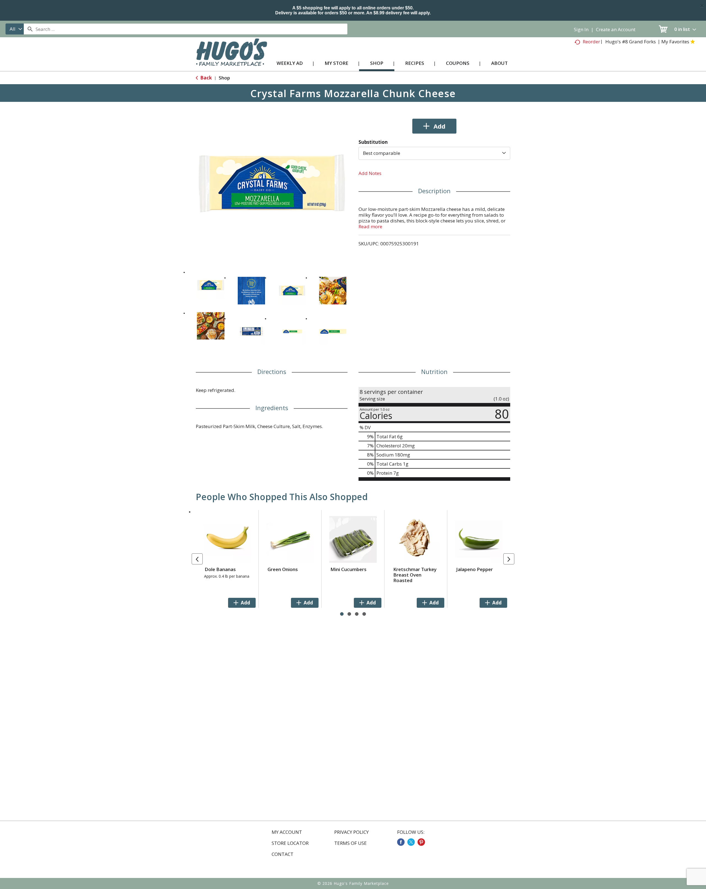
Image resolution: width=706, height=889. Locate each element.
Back (205, 78)
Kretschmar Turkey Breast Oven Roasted (415, 574)
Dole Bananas (220, 569)
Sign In (581, 29)
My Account (287, 832)
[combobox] (15, 29)
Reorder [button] (591, 41)
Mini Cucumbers (348, 569)
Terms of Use (350, 843)
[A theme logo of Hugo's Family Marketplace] (231, 57)
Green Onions (283, 569)
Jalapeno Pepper (474, 569)
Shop (224, 78)
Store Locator (290, 843)
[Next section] (508, 558)
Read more (370, 226)
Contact (282, 854)
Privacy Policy (351, 832)
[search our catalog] (30, 29)
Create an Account (615, 29)
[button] (211, 285)
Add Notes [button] (370, 173)
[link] (401, 842)
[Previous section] (197, 558)
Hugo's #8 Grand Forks (630, 41)
